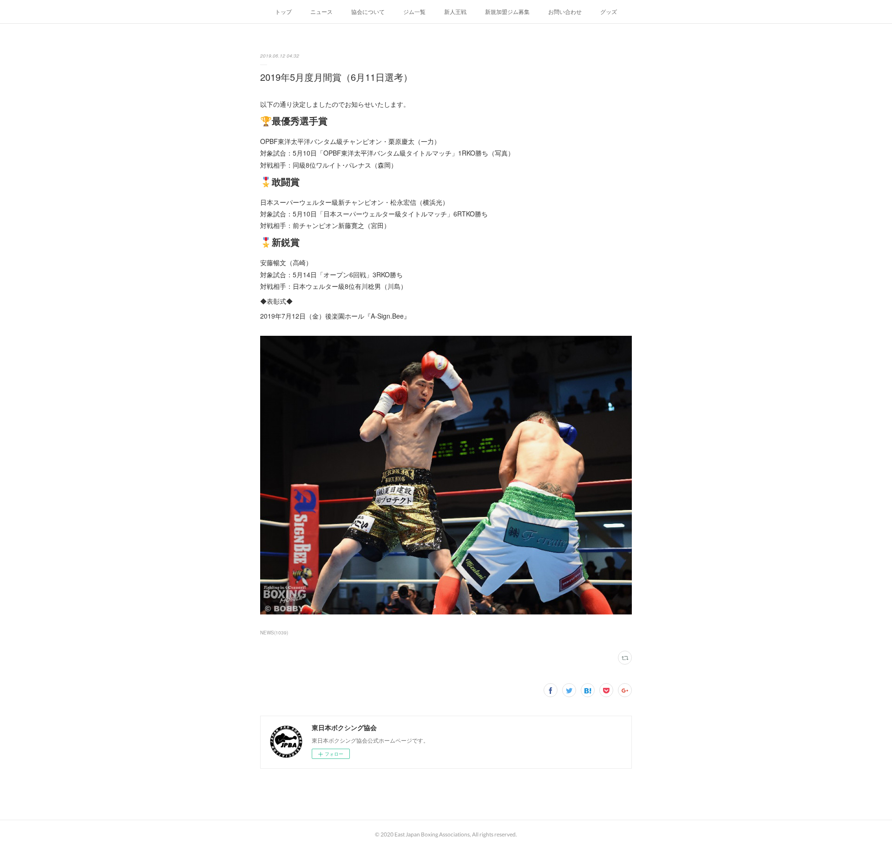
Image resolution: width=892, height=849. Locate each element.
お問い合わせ (565, 11)
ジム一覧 (414, 11)
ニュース (321, 11)
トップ (283, 11)
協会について (368, 11)
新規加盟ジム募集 (507, 11)
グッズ (608, 11)
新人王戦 (455, 11)
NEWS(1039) (274, 632)
